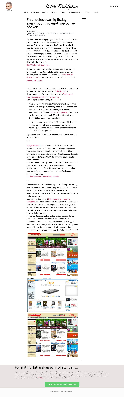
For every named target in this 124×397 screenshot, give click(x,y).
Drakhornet (68, 94)
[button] (83, 19)
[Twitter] (113, 6)
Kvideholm (41, 378)
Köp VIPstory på (33, 65)
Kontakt (63, 12)
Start (26, 12)
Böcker (53, 12)
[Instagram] (115, 6)
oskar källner (33, 35)
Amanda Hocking (34, 33)
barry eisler (44, 33)
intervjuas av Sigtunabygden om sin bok (43, 97)
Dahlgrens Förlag (74, 12)
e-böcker (53, 33)
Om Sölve (45, 12)
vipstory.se (44, 65)
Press (87, 12)
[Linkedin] (117, 6)
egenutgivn (70, 33)
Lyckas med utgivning (58, 112)
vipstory (42, 35)
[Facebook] (111, 6)
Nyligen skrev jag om (35, 145)
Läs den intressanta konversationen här (43, 176)
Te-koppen (96, 12)
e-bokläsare (61, 33)
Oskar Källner (60, 91)
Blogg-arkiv (35, 12)
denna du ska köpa (34, 80)
